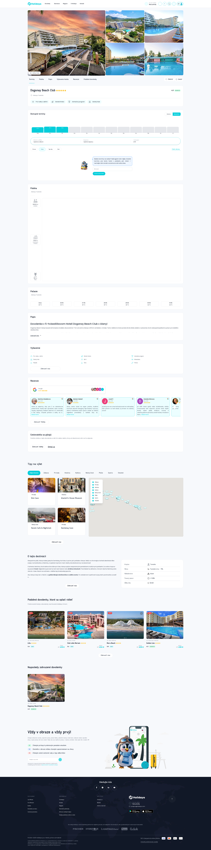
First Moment (31, 802)
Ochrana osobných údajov (65, 811)
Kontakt (61, 802)
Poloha (41, 79)
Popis (50, 79)
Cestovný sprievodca (32, 811)
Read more (35, 414)
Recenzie (76, 79)
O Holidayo (61, 799)
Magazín (61, 805)
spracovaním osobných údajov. (50, 765)
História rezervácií (101, 805)
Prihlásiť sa (99, 799)
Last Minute (30, 799)
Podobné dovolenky (90, 79)
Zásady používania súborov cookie (67, 815)
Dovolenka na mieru (32, 808)
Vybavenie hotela (63, 79)
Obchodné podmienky (64, 808)
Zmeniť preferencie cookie (149, 842)
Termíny (32, 79)
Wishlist (99, 802)
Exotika (29, 805)
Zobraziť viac (34, 336)
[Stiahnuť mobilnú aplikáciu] (174, 4)
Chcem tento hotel (99, 173)
